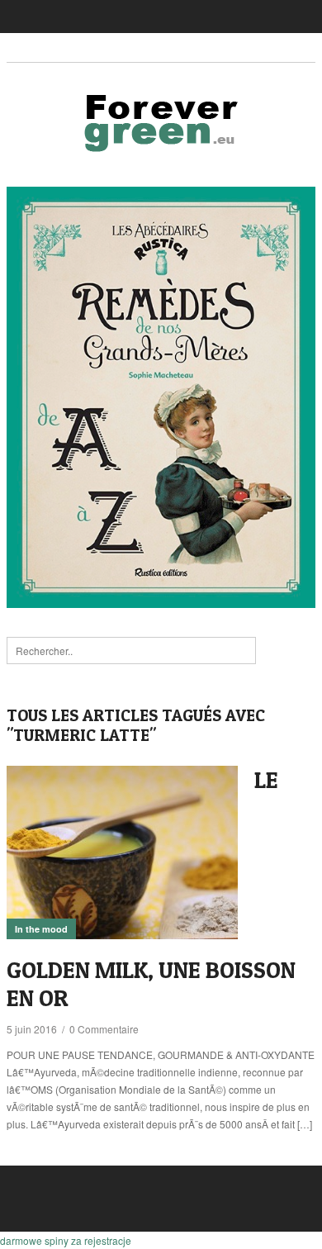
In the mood (41, 929)
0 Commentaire (104, 1029)
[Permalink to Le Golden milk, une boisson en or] (122, 852)
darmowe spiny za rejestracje (65, 1240)
